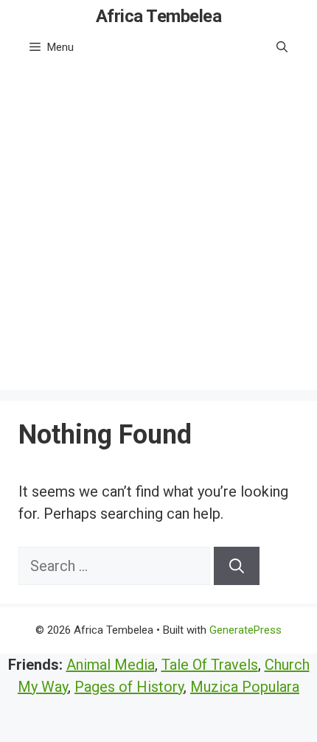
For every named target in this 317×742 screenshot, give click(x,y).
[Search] (236, 566)
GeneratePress (245, 630)
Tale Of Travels (209, 664)
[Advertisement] (158, 231)
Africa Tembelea (159, 16)
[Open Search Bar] (282, 47)
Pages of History (129, 687)
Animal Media (110, 664)
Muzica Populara (244, 687)
